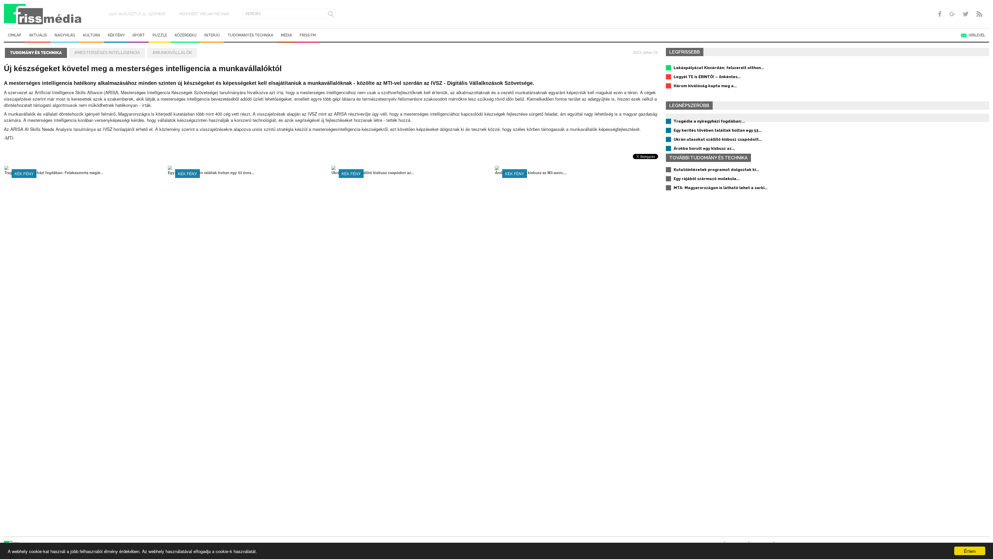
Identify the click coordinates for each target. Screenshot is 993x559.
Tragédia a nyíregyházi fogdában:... (709, 121)
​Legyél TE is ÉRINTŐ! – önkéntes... (707, 76)
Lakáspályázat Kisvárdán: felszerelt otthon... (719, 67)
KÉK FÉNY (116, 35)
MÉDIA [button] (286, 35)
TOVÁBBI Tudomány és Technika (708, 157)
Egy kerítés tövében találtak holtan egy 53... (718, 130)
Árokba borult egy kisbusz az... (704, 148)
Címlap (14, 35)
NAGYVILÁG (65, 35)
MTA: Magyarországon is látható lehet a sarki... (721, 187)
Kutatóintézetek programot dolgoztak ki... (716, 169)
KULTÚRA (91, 35)
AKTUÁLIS (38, 35)
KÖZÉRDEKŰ (186, 35)
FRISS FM (308, 35)
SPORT (138, 35)
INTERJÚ (212, 35)
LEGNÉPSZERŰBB (689, 105)
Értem (970, 551)
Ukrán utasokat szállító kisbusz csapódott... (718, 139)
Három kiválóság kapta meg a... (705, 86)
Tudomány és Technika (250, 35)
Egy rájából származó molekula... (707, 178)
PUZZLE (160, 35)
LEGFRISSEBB (684, 52)
